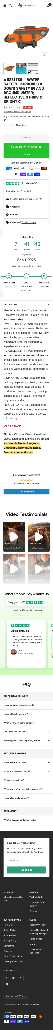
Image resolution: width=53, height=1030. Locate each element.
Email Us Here (28, 222)
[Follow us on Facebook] (7, 978)
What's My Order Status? (37, 904)
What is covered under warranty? (20, 820)
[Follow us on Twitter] (13, 978)
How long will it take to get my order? (22, 740)
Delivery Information (13, 961)
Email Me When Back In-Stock (26, 151)
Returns (33, 911)
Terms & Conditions (13, 956)
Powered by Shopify (31, 1004)
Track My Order (36, 897)
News (32, 944)
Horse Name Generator (35, 951)
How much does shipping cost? (19, 705)
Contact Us (9, 945)
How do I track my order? (16, 714)
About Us (8, 951)
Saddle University (37, 924)
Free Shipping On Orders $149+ (17, 111)
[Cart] (47, 5)
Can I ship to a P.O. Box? (15, 731)
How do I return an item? (15, 762)
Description (10, 304)
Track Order (9, 924)
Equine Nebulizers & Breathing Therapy (38, 932)
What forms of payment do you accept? (23, 789)
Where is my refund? (14, 780)
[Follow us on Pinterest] (7, 984)
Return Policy (10, 930)
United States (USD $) (14, 996)
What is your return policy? (17, 771)
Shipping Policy (11, 935)
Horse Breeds (35, 938)
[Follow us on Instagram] (20, 978)
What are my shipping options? (19, 722)
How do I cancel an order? (16, 798)
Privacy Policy (10, 940)
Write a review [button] (26, 491)
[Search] (10, 5)
